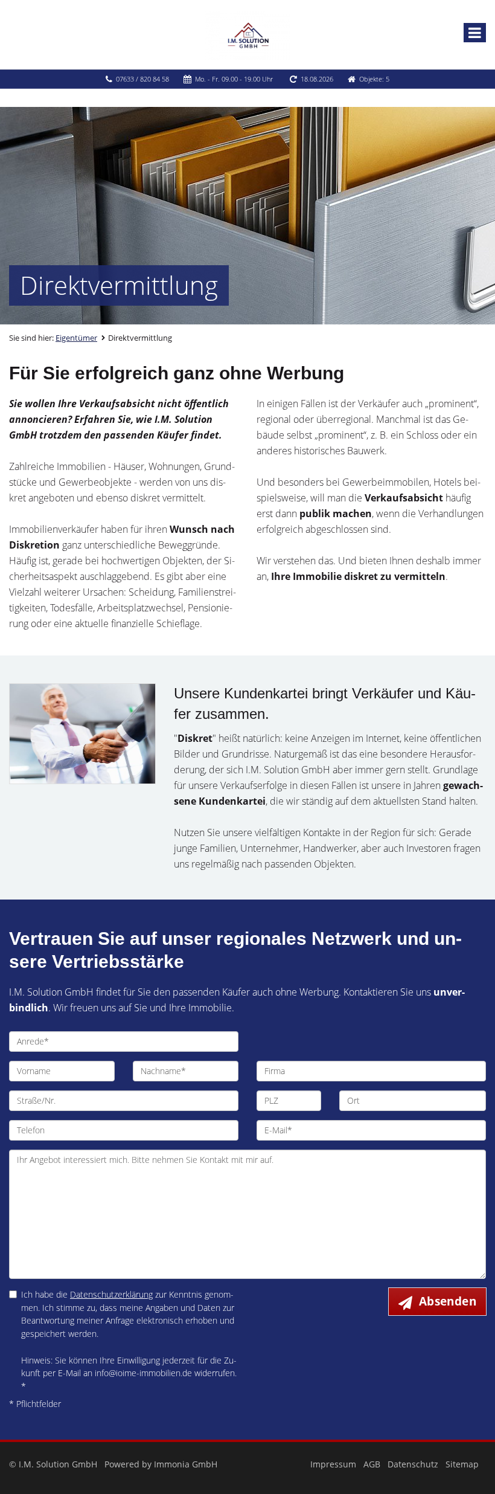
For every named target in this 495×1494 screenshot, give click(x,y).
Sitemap (462, 1464)
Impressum (333, 1464)
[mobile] (475, 32)
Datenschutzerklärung (111, 1294)
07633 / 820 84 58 (142, 78)
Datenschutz (413, 1464)
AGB (371, 1464)
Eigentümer (76, 337)
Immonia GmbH (185, 1464)
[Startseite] (247, 34)
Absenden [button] (447, 1301)
